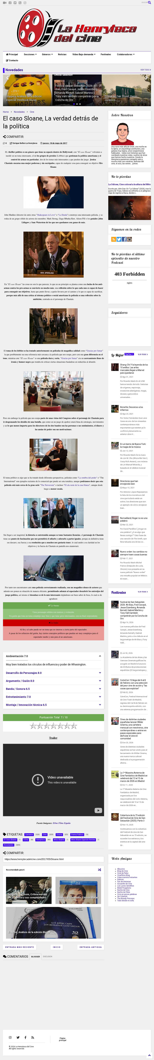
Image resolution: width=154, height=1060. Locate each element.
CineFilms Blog (123, 875)
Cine (32, 112)
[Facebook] (10, 3)
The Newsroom (47, 485)
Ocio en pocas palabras (127, 894)
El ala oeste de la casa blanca (77, 485)
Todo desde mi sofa (125, 901)
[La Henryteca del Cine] (77, 47)
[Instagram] (25, 3)
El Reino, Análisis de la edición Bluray (29, 932)
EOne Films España (61, 823)
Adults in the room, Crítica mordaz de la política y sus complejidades (27, 896)
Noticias (62, 54)
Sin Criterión (122, 896)
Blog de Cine (122, 871)
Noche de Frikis (123, 892)
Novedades (19, 112)
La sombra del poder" (88, 477)
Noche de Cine (123, 890)
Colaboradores (124, 54)
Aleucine (121, 869)
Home (6, 112)
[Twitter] (15, 3)
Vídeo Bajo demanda (82, 54)
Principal (13, 54)
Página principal (62, 1039)
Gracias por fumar (94, 350)
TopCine (128, 354)
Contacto (13, 60)
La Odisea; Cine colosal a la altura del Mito (129, 184)
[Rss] (20, 3)
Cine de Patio (122, 873)
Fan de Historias (124, 882)
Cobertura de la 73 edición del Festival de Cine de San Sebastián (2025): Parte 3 (132, 818)
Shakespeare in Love (46, 214)
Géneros (46, 54)
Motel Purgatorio (124, 888)
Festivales (106, 54)
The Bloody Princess (125, 898)
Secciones (29, 54)
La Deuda (63, 214)
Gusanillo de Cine (124, 884)
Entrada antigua (91, 947)
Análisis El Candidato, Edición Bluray (78, 897)
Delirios (120, 879)
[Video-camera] (4, 3)
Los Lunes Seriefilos (125, 886)
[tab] (53, 656)
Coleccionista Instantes (127, 877)
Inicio (57, 947)
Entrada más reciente (19, 947)
